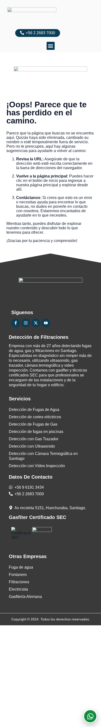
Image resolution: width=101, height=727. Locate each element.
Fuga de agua (21, 567)
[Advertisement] (50, 675)
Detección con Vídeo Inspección (37, 466)
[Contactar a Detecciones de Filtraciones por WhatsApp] (90, 716)
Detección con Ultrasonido (32, 446)
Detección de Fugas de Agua (34, 410)
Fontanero (18, 575)
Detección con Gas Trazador (33, 439)
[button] (51, 46)
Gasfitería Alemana (25, 597)
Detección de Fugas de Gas (33, 424)
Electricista (18, 589)
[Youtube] (45, 323)
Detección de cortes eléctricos (35, 417)
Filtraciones (19, 582)
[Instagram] (25, 323)
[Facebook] (15, 323)
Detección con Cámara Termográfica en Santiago (43, 456)
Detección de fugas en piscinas (36, 432)
